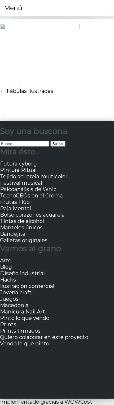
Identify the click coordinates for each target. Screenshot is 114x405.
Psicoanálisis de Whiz (28, 189)
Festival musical (21, 183)
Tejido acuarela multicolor (34, 176)
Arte (5, 260)
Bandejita (12, 234)
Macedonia (14, 305)
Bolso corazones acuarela (32, 215)
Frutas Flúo (15, 202)
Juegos (9, 299)
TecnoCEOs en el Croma (31, 195)
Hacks (8, 279)
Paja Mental (15, 208)
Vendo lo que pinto (24, 343)
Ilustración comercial (27, 286)
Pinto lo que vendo (24, 318)
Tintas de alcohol (22, 221)
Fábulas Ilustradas (30, 91)
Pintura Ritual (18, 170)
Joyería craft (16, 292)
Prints (8, 324)
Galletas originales (23, 240)
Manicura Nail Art (22, 311)
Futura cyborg (18, 163)
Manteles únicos (21, 227)
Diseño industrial (22, 273)
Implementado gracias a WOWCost (46, 402)
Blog (6, 267)
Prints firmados (20, 331)
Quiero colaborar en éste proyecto (44, 337)
